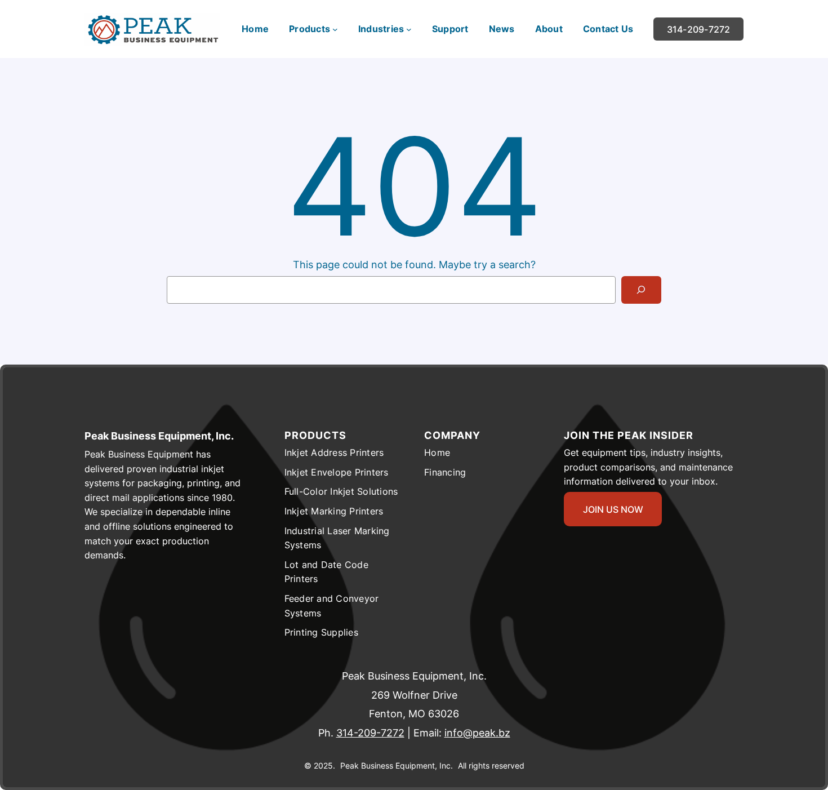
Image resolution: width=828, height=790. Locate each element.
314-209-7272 (370, 733)
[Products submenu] (335, 29)
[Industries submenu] (409, 29)
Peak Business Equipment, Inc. (159, 436)
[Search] (641, 290)
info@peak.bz (477, 733)
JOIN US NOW (613, 509)
